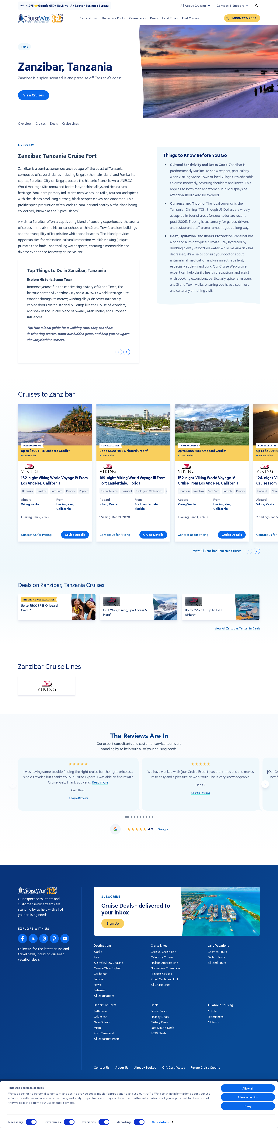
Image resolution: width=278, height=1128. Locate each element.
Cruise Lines (70, 123)
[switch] (69, 1122)
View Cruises (33, 95)
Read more (100, 782)
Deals (54, 123)
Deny (248, 1106)
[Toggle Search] (256, 5)
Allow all (248, 1088)
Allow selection (248, 1097)
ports (24, 47)
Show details (160, 1122)
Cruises (41, 123)
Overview (24, 123)
